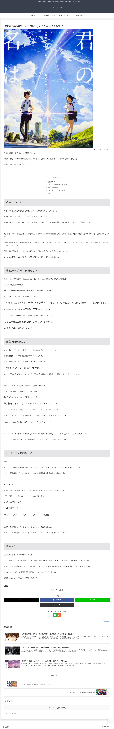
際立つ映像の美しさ (54, 187)
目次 (54, 178)
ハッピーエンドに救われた (56, 190)
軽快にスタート (53, 182)
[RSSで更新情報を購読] (59, 615)
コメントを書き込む (57, 707)
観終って (50, 193)
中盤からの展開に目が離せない (58, 184)
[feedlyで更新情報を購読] (55, 615)
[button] (57, 605)
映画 (7, 585)
